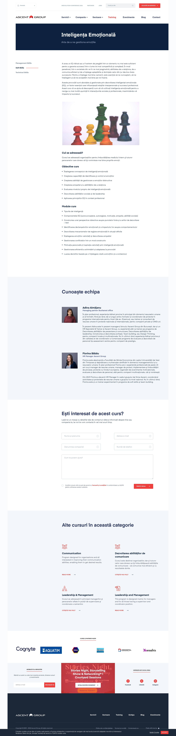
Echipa (131, 715)
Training (112, 17)
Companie (81, 17)
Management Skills (24, 63)
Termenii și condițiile (99, 485)
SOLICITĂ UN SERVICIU (149, 5)
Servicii (65, 17)
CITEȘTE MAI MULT (121, 574)
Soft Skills (20, 68)
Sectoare (97, 17)
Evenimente (129, 17)
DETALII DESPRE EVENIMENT (86, 685)
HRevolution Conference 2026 (72, 5)
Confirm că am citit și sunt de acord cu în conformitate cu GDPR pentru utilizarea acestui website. (94, 486)
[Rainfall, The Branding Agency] (158, 728)
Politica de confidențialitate (104, 728)
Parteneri (90, 5)
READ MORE (66, 574)
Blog (143, 17)
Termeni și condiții (120, 728)
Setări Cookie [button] (154, 732)
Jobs (100, 5)
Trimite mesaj (141, 486)
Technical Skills (22, 72)
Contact (156, 17)
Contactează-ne (133, 728)
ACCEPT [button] (164, 732)
